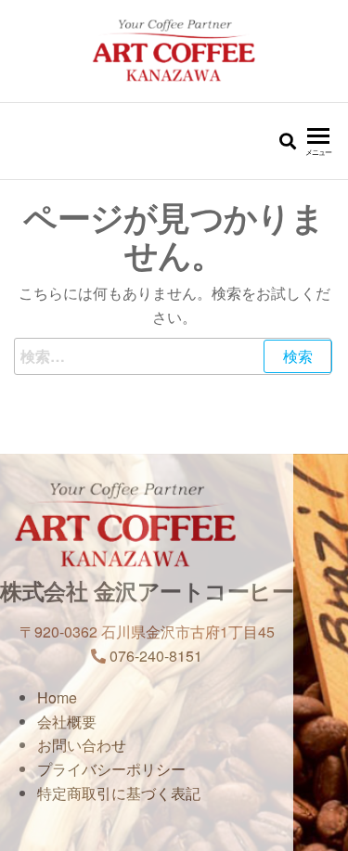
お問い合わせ (96, 744)
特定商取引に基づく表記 (118, 793)
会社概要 (81, 721)
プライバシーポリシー (126, 769)
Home (72, 697)
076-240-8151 (156, 655)
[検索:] (174, 356)
